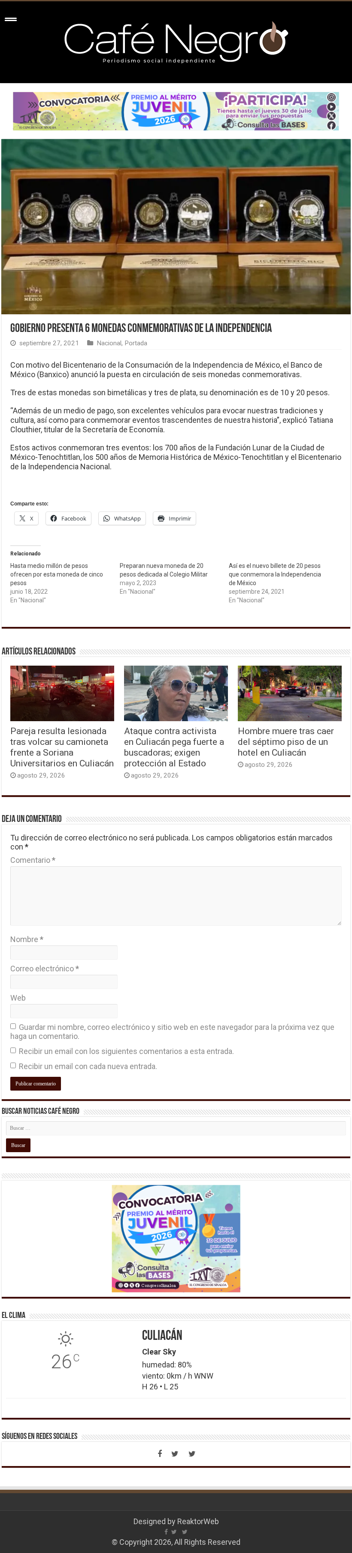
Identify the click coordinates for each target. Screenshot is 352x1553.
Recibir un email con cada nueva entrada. (88, 1066)
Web (18, 997)
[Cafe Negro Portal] (176, 40)
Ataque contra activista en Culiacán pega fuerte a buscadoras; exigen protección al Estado (174, 747)
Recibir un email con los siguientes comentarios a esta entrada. (126, 1051)
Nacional (109, 343)
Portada (135, 343)
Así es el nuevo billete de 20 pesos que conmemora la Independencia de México (275, 574)
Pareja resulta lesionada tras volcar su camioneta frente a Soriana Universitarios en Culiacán (62, 747)
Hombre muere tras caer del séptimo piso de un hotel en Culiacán (286, 741)
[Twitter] (175, 1454)
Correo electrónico (44, 968)
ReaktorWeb (198, 1521)
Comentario (32, 860)
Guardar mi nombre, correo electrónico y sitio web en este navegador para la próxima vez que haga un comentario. (172, 1032)
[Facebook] (160, 1454)
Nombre (26, 939)
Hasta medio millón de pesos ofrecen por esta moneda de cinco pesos (56, 574)
